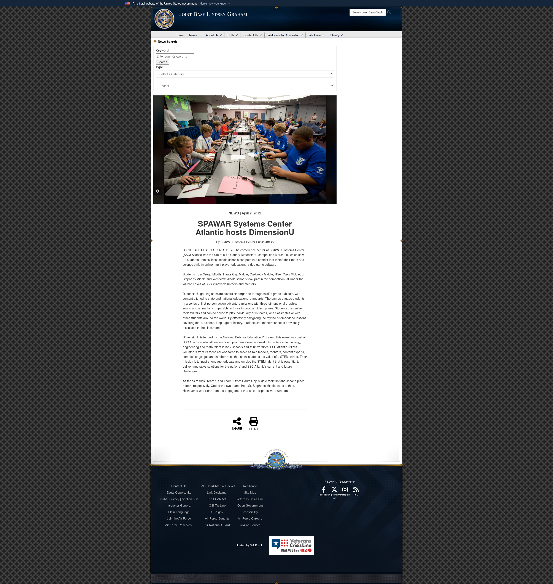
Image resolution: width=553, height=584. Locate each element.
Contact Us (251, 35)
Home (179, 35)
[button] (215, 3)
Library (334, 35)
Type (159, 67)
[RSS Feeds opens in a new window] (356, 490)
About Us (212, 35)
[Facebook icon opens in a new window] (323, 490)
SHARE (237, 428)
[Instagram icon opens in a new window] (345, 490)
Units (230, 35)
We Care (315, 35)
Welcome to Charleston (284, 35)
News (193, 35)
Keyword (162, 50)
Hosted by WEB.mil (249, 545)
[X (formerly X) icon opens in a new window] (334, 490)
